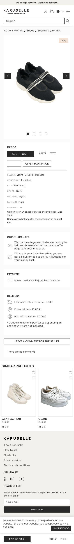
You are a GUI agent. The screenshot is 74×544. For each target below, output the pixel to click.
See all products (36, 174)
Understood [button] (61, 528)
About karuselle (13, 445)
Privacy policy (12, 460)
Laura (20, 174)
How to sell (11, 450)
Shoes (30, 30)
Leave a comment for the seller (37, 341)
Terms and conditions (17, 465)
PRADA (12, 147)
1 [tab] (28, 134)
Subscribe (37, 509)
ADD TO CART (17, 539)
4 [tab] (46, 134)
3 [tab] (40, 134)
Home (7, 30)
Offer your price (37, 163)
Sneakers (43, 30)
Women (18, 30)
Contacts (10, 455)
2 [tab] (34, 134)
